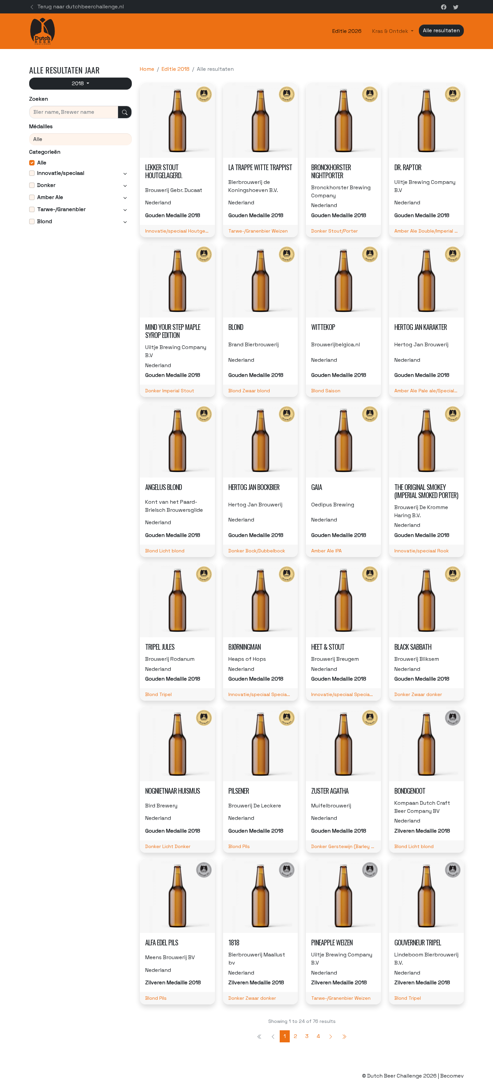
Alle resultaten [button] (441, 30)
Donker (46, 185)
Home (147, 68)
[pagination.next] (330, 1036)
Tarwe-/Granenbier (61, 209)
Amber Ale (50, 197)
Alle (41, 162)
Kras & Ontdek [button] (390, 31)
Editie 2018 (175, 68)
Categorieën (44, 151)
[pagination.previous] (344, 1036)
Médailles (41, 126)
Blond (44, 221)
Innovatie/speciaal (60, 173)
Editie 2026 (347, 31)
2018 (78, 83)
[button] (32, 173)
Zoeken (38, 98)
